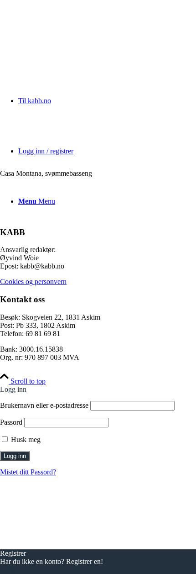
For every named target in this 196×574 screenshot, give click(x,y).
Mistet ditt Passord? (28, 472)
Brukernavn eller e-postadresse (44, 405)
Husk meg (25, 439)
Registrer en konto (26, 570)
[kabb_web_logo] (68, 43)
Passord (11, 422)
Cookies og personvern (33, 281)
